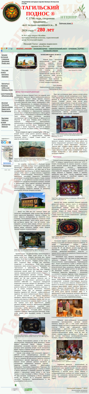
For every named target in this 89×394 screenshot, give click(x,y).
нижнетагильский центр (58, 48)
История (5, 103)
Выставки (5, 118)
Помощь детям (7, 90)
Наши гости (6, 109)
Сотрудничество (7, 94)
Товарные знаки (66, 23)
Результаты (7, 166)
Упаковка (5, 77)
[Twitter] (5, 142)
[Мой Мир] (10, 142)
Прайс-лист (6, 63)
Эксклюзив (5, 61)
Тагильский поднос (40, 48)
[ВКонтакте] (2, 142)
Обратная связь (7, 96)
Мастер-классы (7, 107)
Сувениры (5, 59)
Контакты (5, 74)
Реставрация (6, 111)
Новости (5, 126)
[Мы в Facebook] (2, 51)
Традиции (5, 105)
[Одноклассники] (7, 142)
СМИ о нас (5, 88)
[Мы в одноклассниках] (2, 49)
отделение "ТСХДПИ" (76, 48)
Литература (6, 124)
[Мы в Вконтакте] (11, 49)
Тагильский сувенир (50, 51)
